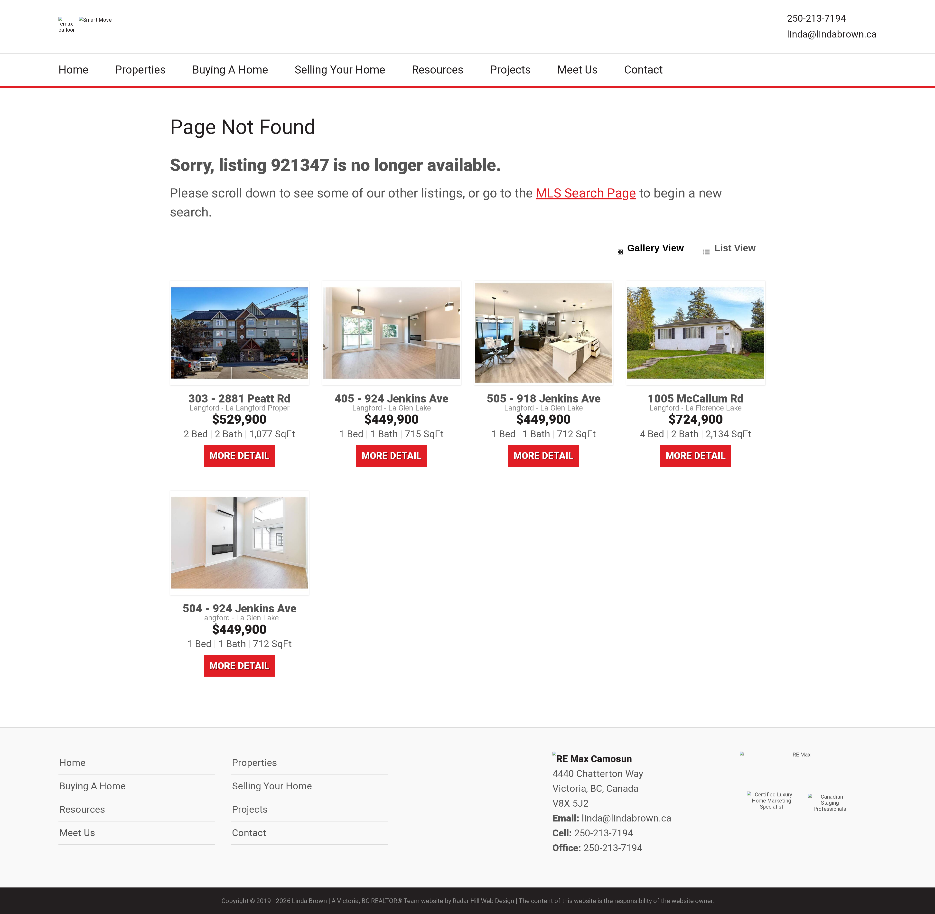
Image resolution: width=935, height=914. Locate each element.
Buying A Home (230, 69)
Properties (140, 69)
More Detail (239, 455)
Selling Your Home (340, 69)
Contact (643, 69)
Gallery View (655, 247)
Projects (510, 69)
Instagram (815, 865)
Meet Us (577, 69)
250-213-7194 (816, 18)
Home (73, 69)
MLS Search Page (586, 193)
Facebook (784, 865)
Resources (437, 69)
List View (735, 247)
